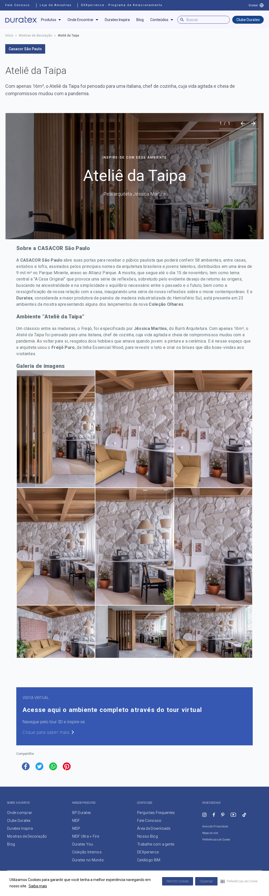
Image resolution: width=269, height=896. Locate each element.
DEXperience (148, 852)
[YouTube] (233, 815)
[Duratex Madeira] (21, 20)
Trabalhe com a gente (155, 844)
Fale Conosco (17, 5)
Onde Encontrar (81, 20)
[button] (239, 881)
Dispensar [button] (206, 881)
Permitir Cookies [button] (178, 881)
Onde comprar (19, 813)
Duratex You (82, 844)
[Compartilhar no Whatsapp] (53, 766)
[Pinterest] (222, 815)
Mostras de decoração (35, 35)
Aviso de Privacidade (215, 826)
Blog (140, 20)
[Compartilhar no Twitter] (39, 766)
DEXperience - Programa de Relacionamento (121, 5)
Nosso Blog (147, 836)
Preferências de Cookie (216, 839)
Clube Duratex (248, 20)
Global (253, 5)
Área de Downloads (154, 828)
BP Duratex (81, 813)
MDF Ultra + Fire (85, 836)
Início (9, 35)
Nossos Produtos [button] (84, 802)
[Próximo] (253, 123)
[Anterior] (242, 123)
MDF (76, 820)
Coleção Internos (87, 852)
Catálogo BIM (148, 860)
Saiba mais (38, 886)
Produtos (48, 20)
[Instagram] (204, 815)
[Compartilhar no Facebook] (26, 766)
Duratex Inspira (117, 20)
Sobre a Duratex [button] (18, 802)
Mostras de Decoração (27, 836)
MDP (76, 828)
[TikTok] (244, 815)
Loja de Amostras (55, 5)
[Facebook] (214, 815)
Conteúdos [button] (144, 802)
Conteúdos (159, 20)
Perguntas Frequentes (156, 813)
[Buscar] (182, 19)
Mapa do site (210, 833)
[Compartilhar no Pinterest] (67, 766)
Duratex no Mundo (88, 860)
